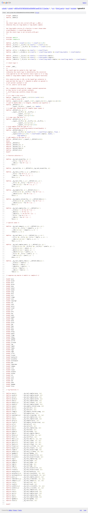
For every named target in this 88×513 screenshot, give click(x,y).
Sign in (84, 3)
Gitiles (10, 510)
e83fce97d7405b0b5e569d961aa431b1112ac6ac (31, 8)
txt (81, 510)
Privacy (15, 510)
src (53, 8)
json (85, 510)
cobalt (4, 8)
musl (67, 8)
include (73, 8)
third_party (60, 8)
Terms (20, 510)
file (37, 12)
